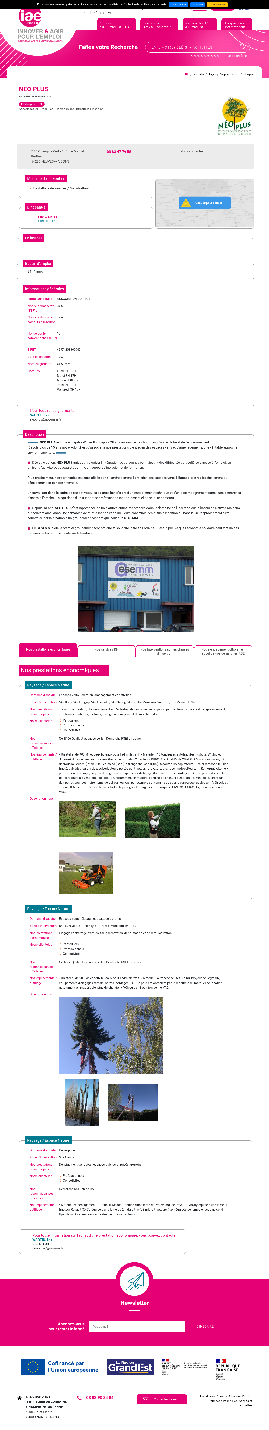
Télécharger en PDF (32, 104)
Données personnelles (223, 1400)
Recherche (243, 47)
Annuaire (198, 74)
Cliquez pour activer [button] (208, 202)
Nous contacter (191, 151)
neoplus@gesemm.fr (45, 419)
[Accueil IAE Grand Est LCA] (40, 23)
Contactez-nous (165, 1399)
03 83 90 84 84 (99, 1397)
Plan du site (207, 1396)
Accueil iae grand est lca (186, 74)
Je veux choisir (217, 4)
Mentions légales (240, 1396)
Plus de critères (235, 56)
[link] (60, 1367)
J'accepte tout (178, 4)
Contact (222, 1396)
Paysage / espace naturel (224, 74)
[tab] (48, 651)
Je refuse (197, 4)
